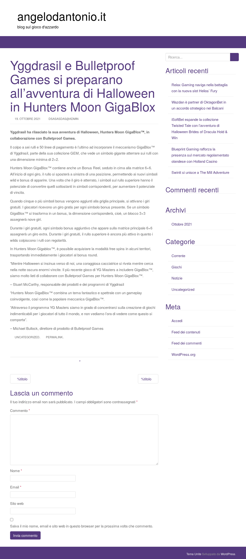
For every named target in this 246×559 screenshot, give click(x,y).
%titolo (21, 378)
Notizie (177, 277)
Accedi (177, 320)
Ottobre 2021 (182, 224)
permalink (54, 337)
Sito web (17, 503)
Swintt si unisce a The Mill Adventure (200, 172)
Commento (20, 410)
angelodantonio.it (61, 15)
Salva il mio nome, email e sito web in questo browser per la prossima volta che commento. (81, 525)
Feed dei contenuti (186, 331)
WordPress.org (183, 354)
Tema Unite (193, 554)
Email (15, 486)
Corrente (178, 255)
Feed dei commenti (187, 342)
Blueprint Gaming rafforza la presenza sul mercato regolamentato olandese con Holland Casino (200, 155)
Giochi (177, 266)
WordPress (228, 554)
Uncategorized (27, 337)
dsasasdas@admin (64, 119)
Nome (16, 470)
